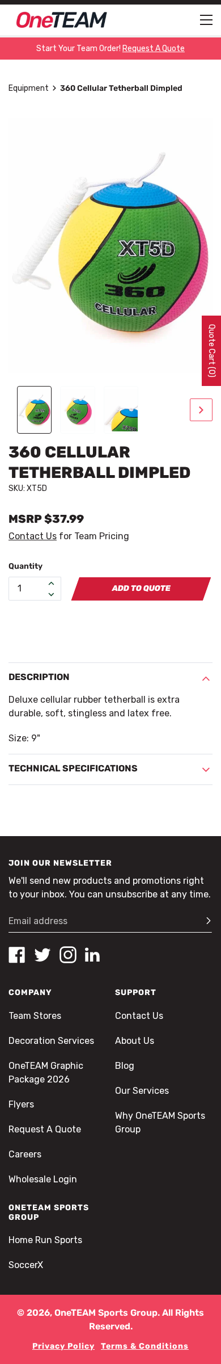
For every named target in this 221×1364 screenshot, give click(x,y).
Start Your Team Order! (110, 48)
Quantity (25, 566)
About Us (134, 1040)
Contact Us (32, 536)
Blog (124, 1065)
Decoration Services (51, 1040)
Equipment (28, 88)
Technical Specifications (73, 768)
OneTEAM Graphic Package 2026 (45, 1072)
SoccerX (25, 1265)
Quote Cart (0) (211, 350)
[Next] (201, 409)
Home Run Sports (45, 1240)
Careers (24, 1154)
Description (39, 676)
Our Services (142, 1090)
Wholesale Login (42, 1179)
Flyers (21, 1104)
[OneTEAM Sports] (61, 19)
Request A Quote (44, 1129)
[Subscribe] (203, 921)
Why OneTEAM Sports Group (160, 1122)
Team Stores (34, 1015)
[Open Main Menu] (206, 20)
